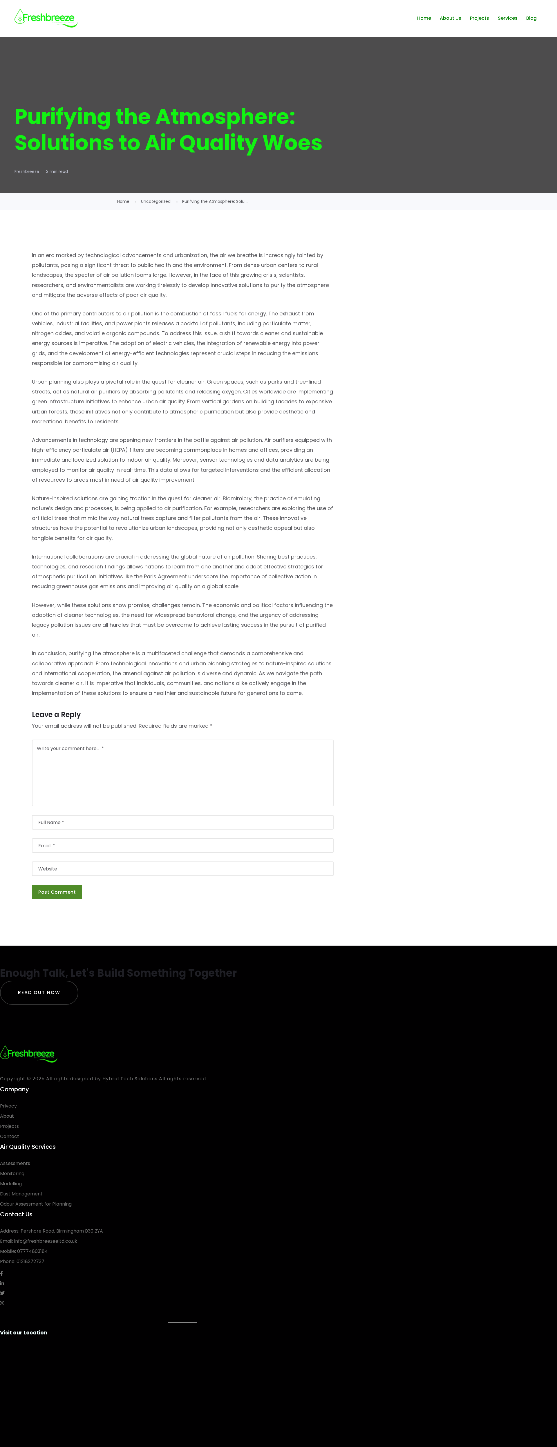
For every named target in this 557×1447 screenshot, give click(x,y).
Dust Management (21, 1194)
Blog (531, 18)
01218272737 (30, 1261)
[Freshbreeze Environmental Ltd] (46, 18)
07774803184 (32, 1251)
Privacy (8, 1106)
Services (508, 18)
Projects (479, 18)
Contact (9, 1136)
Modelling (11, 1183)
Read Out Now (39, 992)
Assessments (15, 1163)
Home (424, 18)
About (7, 1116)
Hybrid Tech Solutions (130, 1078)
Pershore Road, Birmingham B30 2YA (62, 1231)
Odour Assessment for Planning (36, 1204)
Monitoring (12, 1173)
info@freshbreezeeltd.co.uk (45, 1241)
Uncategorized (156, 201)
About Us (450, 18)
